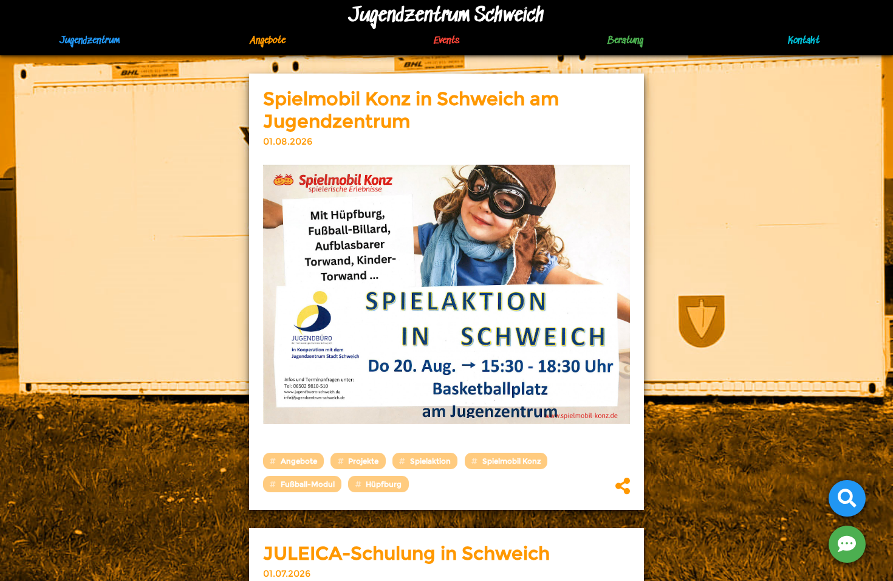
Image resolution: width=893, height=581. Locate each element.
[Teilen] (622, 487)
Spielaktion (430, 461)
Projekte (363, 461)
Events (446, 41)
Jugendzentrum (90, 41)
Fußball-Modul (308, 484)
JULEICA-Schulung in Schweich (406, 553)
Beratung (625, 41)
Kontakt (803, 41)
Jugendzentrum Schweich (446, 16)
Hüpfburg (384, 484)
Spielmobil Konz (511, 461)
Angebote (299, 461)
